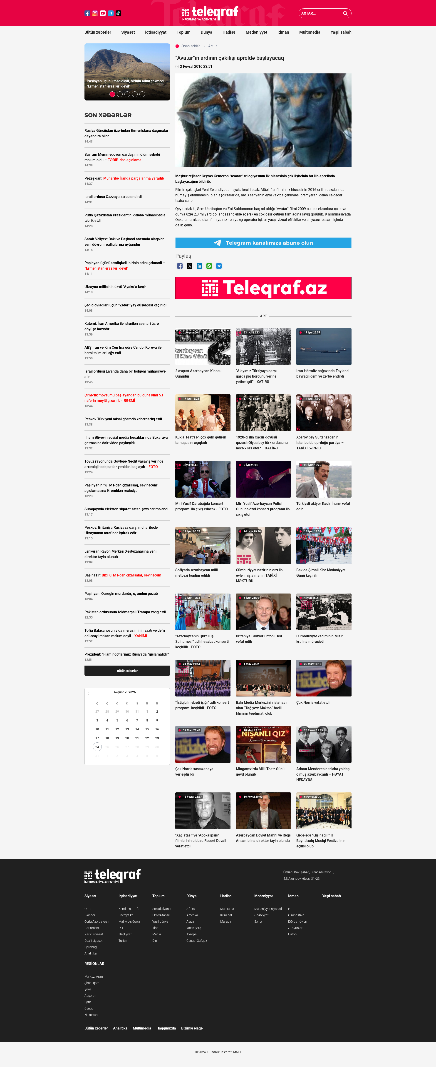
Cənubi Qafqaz (196, 940)
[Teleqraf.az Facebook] (87, 13)
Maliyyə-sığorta (129, 921)
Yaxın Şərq (193, 928)
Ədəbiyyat (261, 915)
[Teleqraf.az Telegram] (111, 13)
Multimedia (309, 32)
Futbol (292, 934)
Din (154, 940)
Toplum (184, 32)
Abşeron (90, 995)
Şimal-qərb (91, 983)
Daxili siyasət (93, 940)
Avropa (191, 934)
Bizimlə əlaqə (192, 1028)
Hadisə (229, 32)
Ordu (87, 909)
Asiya (190, 921)
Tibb (155, 928)
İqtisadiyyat (155, 32)
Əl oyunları (295, 928)
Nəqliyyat (125, 934)
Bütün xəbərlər (97, 32)
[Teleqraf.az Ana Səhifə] (210, 13)
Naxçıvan (91, 1015)
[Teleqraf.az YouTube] (103, 13)
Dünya (206, 32)
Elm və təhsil (161, 915)
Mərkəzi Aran (93, 976)
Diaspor (89, 915)
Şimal (88, 989)
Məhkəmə (227, 909)
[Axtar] (345, 13)
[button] (112, 94)
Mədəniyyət (256, 32)
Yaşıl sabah (341, 32)
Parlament (91, 928)
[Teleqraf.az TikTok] (118, 13)
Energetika (126, 915)
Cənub (89, 1008)
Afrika (190, 909)
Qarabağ (90, 947)
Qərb (87, 1002)
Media (156, 934)
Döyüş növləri (297, 921)
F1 (290, 909)
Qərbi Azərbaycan (96, 921)
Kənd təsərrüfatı (130, 909)
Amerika (192, 915)
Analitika (90, 953)
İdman (283, 32)
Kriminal (226, 915)
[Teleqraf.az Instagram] (95, 13)
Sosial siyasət (161, 909)
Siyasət (128, 32)
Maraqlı (225, 921)
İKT (121, 928)
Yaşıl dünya (160, 921)
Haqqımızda (166, 1028)
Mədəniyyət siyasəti (268, 909)
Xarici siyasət (93, 934)
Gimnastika (296, 915)
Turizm (123, 940)
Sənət (258, 921)
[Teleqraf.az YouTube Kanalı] (263, 288)
